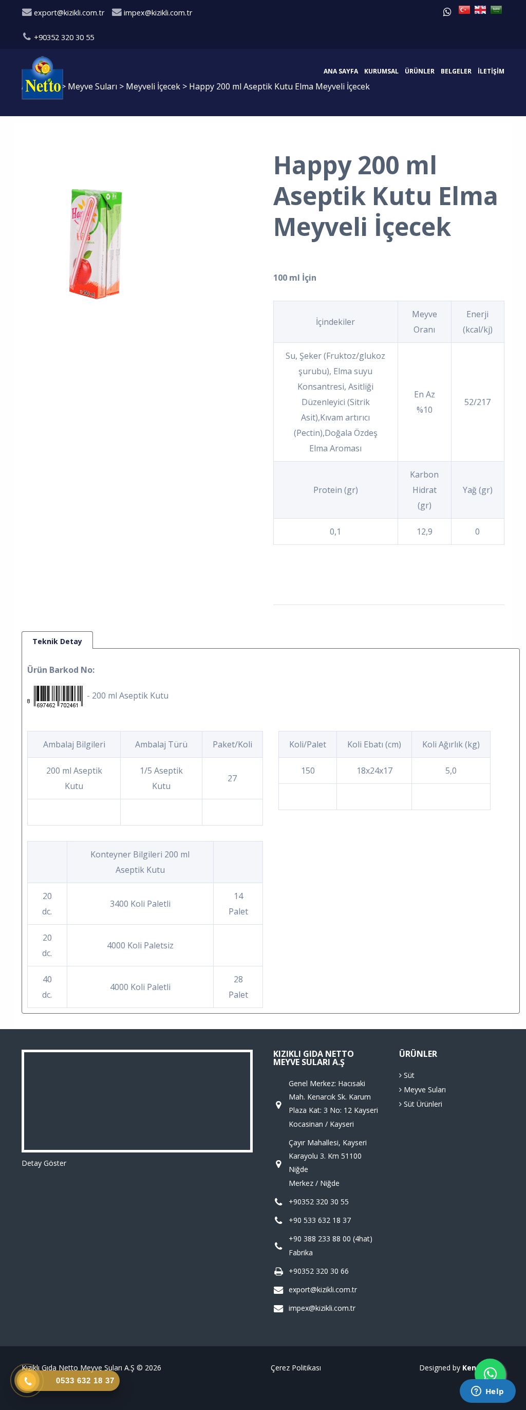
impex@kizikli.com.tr (157, 12)
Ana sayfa (341, 71)
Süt (408, 1075)
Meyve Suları (424, 1089)
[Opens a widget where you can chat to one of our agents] (487, 1392)
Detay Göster (44, 1163)
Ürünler (420, 71)
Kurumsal (381, 71)
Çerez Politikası (296, 1367)
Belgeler (456, 71)
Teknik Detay (57, 641)
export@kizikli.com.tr (68, 12)
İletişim (491, 71)
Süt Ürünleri (422, 1104)
